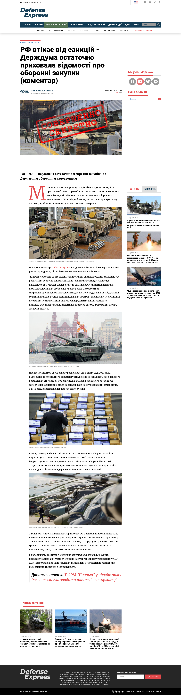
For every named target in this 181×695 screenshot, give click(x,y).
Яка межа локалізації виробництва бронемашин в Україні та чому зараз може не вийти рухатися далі (35, 642)
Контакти (124, 30)
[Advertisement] (110, 13)
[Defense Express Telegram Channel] (159, 2)
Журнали (71, 30)
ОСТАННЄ (134, 189)
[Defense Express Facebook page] (145, 2)
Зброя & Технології (34, 42)
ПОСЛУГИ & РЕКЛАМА (133, 691)
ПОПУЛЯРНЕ (150, 189)
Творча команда (56, 30)
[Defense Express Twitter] (155, 2)
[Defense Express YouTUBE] (150, 2)
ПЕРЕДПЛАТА (147, 691)
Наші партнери (109, 30)
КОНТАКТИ (157, 691)
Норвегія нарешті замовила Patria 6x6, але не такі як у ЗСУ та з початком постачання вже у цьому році (143, 223)
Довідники (84, 30)
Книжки (96, 30)
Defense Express (61, 267)
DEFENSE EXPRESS (42, 90)
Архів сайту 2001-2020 (144, 30)
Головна (23, 42)
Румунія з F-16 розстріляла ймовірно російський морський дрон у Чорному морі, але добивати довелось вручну (70, 642)
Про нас (40, 30)
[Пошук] (158, 24)
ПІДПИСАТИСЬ (153, 677)
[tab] (134, 189)
